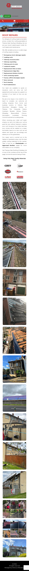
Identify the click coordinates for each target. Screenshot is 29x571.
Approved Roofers (8, 145)
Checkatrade (19, 143)
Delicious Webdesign (18, 567)
